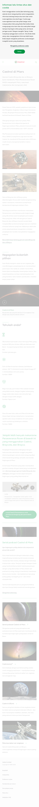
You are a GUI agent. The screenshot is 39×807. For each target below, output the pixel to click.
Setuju (19, 51)
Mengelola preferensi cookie (19, 46)
